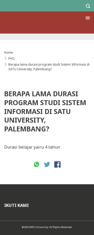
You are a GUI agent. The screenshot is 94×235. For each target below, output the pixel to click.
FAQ (11, 58)
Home (8, 52)
